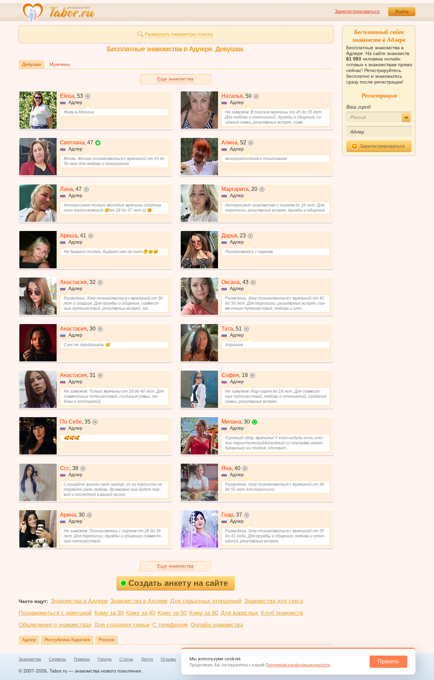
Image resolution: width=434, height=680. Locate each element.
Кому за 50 (172, 613)
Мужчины (60, 64)
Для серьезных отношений (206, 601)
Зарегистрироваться (357, 11)
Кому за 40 (140, 613)
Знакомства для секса (273, 601)
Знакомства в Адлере (79, 601)
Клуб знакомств (282, 613)
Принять (388, 661)
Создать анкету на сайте (178, 583)
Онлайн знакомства (217, 625)
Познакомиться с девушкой (55, 613)
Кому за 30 (109, 613)
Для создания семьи (122, 625)
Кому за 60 (203, 613)
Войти (402, 11)
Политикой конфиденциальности (297, 665)
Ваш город (358, 106)
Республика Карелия (67, 639)
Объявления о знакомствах (55, 625)
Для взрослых (239, 613)
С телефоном (170, 625)
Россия (106, 639)
